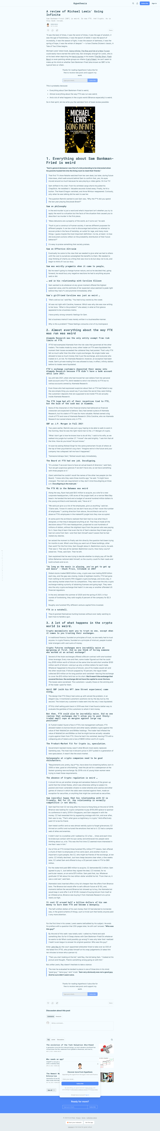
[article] (80, 1049)
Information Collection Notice (79, 1089)
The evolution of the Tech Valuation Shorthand (70, 1045)
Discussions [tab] (60, 1039)
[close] (97, 1063)
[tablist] (54, 1016)
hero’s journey (78, 57)
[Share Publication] (137, 3)
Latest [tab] (53, 1039)
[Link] (43, 160)
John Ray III (56, 947)
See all (50, 1090)
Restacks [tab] (58, 1016)
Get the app (89, 1122)
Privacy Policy (94, 1089)
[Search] (133, 3)
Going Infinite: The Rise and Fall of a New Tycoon (89, 51)
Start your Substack (75, 1122)
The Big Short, (101, 57)
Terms (83, 1118)
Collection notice (92, 1118)
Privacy (78, 1118)
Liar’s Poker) (91, 59)
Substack (71, 1127)
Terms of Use (88, 1088)
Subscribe (144, 3)
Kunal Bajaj (54, 24)
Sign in (154, 3)
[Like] (48, 30)
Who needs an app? (55, 1059)
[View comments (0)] (52, 30)
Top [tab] (48, 1039)
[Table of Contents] (2, 565)
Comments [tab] (50, 1016)
